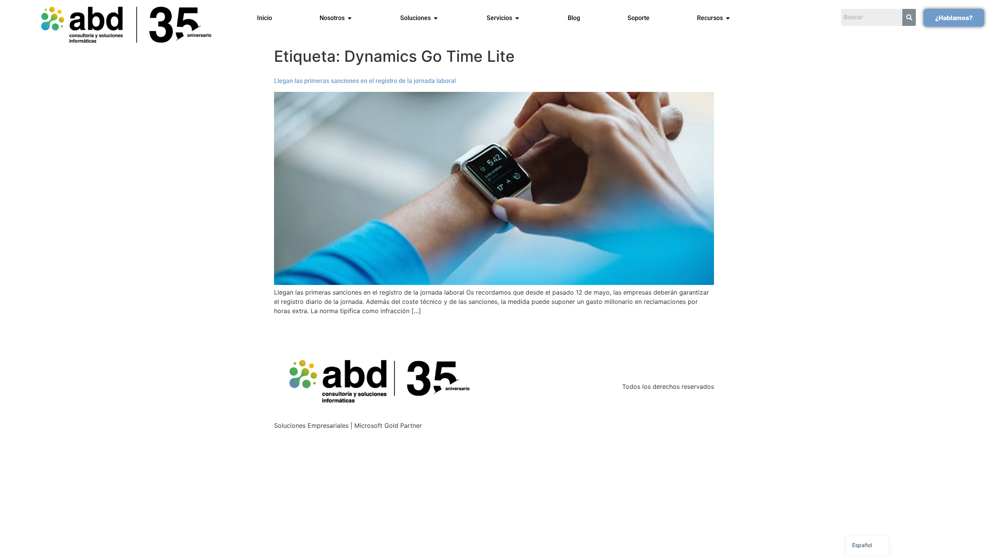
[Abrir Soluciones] (436, 18)
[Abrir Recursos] (728, 18)
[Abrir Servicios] (517, 18)
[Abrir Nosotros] (350, 18)
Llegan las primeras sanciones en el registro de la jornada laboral (365, 81)
